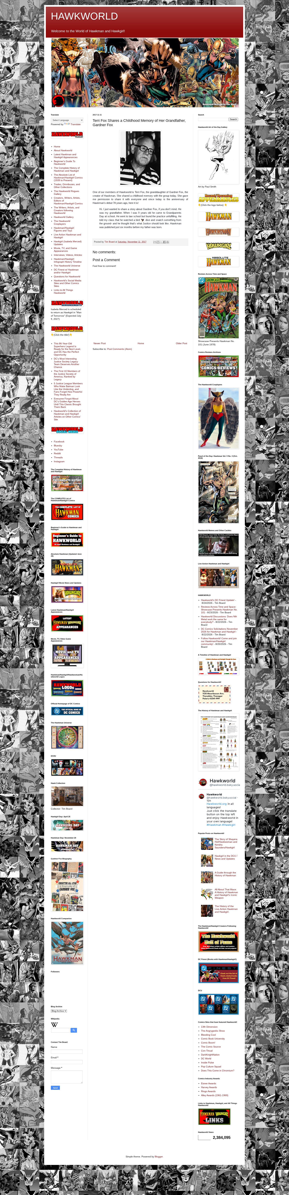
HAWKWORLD (84, 16)
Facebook (59, 441)
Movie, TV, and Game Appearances (65, 249)
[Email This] (155, 242)
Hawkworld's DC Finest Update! (217, 600)
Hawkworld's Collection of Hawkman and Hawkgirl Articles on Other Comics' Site (67, 415)
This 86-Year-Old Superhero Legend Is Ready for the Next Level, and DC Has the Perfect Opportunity (67, 349)
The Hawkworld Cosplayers (62, 222)
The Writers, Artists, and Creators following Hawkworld (66, 210)
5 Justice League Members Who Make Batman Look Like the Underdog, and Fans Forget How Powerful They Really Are (68, 389)
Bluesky (58, 445)
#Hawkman (214, 824)
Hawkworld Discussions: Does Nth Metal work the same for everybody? (219, 619)
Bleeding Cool (208, 1034)
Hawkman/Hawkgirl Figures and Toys (64, 229)
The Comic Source (211, 1046)
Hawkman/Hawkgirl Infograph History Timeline (68, 260)
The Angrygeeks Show (213, 1030)
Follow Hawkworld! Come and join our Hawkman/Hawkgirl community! (219, 641)
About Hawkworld (63, 150)
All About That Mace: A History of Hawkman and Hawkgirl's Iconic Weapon (226, 893)
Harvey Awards (209, 1087)
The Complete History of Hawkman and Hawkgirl (67, 169)
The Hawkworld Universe (67, 265)
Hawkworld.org (217, 803)
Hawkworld (222, 781)
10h (209, 800)
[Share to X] (161, 242)
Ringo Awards (208, 1091)
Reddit (57, 453)
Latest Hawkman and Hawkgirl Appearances (65, 156)
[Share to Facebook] (164, 242)
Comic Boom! (208, 1042)
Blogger (159, 1156)
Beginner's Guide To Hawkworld (64, 162)
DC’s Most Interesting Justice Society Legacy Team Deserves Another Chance (66, 362)
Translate (76, 124)
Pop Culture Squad (211, 1066)
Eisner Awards (208, 1083)
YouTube (58, 449)
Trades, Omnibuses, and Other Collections (67, 185)
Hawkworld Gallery (64, 217)
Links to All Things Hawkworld (63, 291)
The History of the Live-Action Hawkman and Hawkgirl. (226, 909)
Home (141, 343)
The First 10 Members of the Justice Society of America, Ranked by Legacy (67, 375)
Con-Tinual (207, 1050)
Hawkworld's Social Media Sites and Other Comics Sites (67, 283)
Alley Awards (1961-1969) (214, 1095)
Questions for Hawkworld (67, 276)
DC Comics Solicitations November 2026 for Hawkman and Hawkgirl (219, 630)
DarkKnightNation (210, 1054)
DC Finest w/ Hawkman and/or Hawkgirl (66, 271)
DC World (206, 1058)
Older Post (181, 343)
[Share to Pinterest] (167, 242)
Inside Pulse (207, 1062)
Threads (58, 457)
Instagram (59, 461)
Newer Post (99, 343)
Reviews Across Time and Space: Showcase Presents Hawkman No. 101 (219, 609)
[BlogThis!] (158, 242)
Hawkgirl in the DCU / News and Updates (226, 857)
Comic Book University (213, 1038)
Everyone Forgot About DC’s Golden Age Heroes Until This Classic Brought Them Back (67, 402)
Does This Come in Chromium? (217, 1070)
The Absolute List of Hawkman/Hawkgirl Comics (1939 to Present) (68, 177)
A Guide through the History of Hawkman (225, 874)
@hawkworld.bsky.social (225, 785)
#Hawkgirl (228, 824)
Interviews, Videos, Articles (68, 255)
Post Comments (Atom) (119, 349)
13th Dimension (209, 1026)
